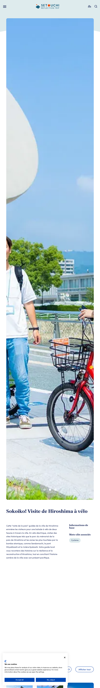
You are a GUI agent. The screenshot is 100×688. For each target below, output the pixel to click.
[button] (44, 489)
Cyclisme (75, 540)
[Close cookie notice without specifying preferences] (65, 658)
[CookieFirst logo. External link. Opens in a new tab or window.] (6, 661)
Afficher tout (85, 669)
